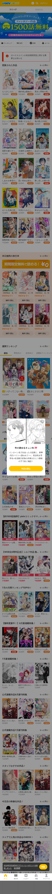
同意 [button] (43, 867)
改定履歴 (17, 868)
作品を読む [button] (26, 468)
